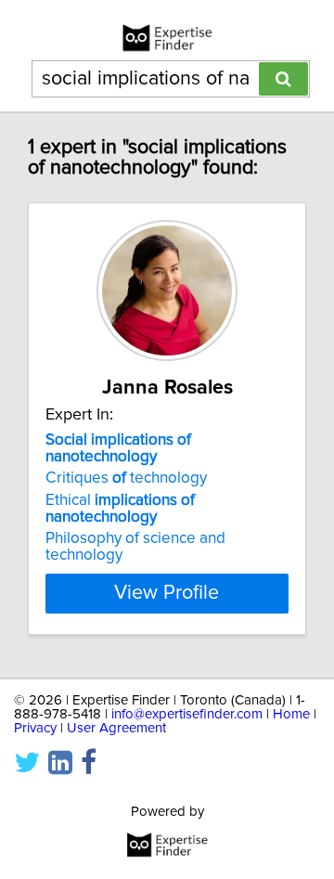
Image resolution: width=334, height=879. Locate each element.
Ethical (120, 508)
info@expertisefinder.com (187, 714)
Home (291, 714)
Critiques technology (126, 478)
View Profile (166, 593)
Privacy (35, 728)
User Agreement (116, 728)
